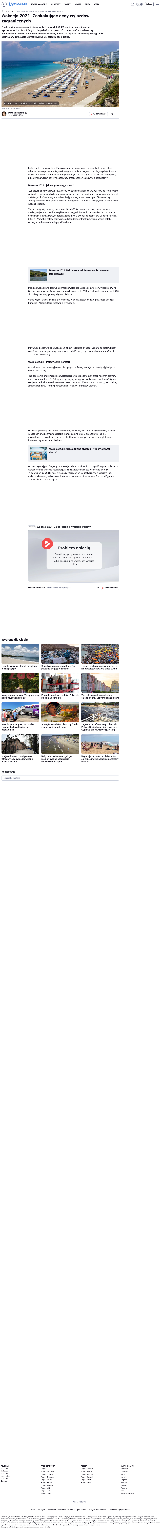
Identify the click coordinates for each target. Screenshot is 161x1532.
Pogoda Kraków (46, 1480)
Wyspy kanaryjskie (127, 1494)
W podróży (56, 4)
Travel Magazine (39, 4)
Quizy (87, 4)
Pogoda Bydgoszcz (87, 1471)
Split (122, 1491)
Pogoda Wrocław (47, 1474)
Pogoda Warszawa (47, 1471)
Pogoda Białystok (87, 1477)
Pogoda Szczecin (47, 1485)
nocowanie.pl (5, 1476)
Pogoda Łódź (45, 1491)
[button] (139, 4)
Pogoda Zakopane (47, 1477)
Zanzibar (124, 1485)
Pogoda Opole (86, 1482)
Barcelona (124, 1469)
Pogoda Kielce (46, 1494)
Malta (123, 1474)
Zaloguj (149, 4)
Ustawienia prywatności (119, 1510)
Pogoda (43, 1469)
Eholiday (4, 1481)
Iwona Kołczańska (16, 113)
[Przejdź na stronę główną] (4, 6)
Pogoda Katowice (87, 1469)
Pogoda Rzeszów (87, 1474)
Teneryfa (124, 1482)
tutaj (48, 1527)
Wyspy (68, 4)
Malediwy (124, 1477)
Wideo (96, 4)
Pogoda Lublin (46, 1488)
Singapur (124, 1480)
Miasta (78, 4)
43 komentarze (100, 114)
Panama (124, 1488)
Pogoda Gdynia (86, 1480)
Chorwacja (124, 1471)
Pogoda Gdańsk (46, 1482)
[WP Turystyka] (20, 4)
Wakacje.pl (4, 1471)
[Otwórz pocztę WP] (132, 4)
